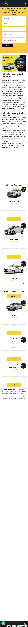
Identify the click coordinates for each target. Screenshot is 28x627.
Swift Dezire (14, 239)
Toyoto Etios (14, 279)
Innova (14, 341)
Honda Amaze (14, 367)
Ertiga (14, 315)
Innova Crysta (14, 201)
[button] (3, 623)
